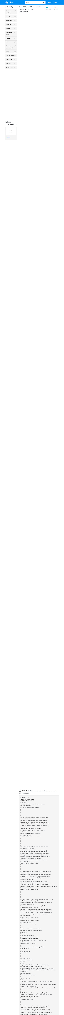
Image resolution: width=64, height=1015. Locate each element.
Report (55, 9)
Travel (7, 51)
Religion (8, 28)
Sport (7, 42)
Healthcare (9, 20)
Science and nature (9, 33)
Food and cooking (8, 11)
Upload (49, 2)
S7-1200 (8, 137)
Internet (8, 38)
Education (8, 16)
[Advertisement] (11, 93)
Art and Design (10, 55)
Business (8, 63)
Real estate (9, 24)
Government (9, 67)
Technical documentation (10, 46)
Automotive (9, 59)
